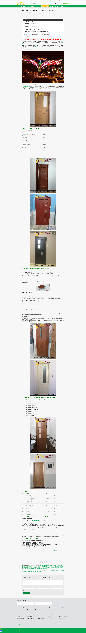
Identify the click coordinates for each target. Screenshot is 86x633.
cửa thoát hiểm (34, 568)
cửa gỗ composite (28, 566)
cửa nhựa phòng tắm (51, 567)
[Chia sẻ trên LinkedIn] (46, 562)
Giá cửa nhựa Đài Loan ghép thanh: (27, 130)
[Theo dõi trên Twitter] (20, 630)
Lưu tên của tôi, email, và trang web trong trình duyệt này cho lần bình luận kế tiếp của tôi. (37, 590)
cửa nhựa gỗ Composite (25, 567)
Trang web (52, 586)
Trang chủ (20, 6)
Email (38, 586)
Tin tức (46, 6)
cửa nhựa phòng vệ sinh (58, 567)
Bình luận (24, 579)
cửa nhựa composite (40, 566)
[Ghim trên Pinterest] (44, 562)
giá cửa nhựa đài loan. (44, 568)
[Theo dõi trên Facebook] (18, 630)
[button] (65, 3)
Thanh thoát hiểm (27, 8)
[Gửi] (55, 3)
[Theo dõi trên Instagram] (19, 630)
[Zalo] (1, 631)
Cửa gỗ (24, 6)
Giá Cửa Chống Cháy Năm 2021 (58, 550)
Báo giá (42, 6)
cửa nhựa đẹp (51, 566)
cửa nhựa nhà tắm (32, 567)
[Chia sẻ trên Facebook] (40, 562)
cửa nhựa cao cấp (34, 566)
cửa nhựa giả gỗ (56, 566)
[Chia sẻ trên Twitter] (41, 562)
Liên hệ (68, 0)
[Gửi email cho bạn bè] (43, 562)
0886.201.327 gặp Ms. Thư (36, 520)
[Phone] (1, 629)
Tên (23, 586)
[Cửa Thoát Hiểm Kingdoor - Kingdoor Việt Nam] (22, 3)
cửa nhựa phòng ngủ (45, 567)
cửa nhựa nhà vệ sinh (38, 567)
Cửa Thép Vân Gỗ (52, 6)
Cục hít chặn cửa (60, 6)
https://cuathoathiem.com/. (33, 548)
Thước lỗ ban (64, 0)
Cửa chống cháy (31, 6)
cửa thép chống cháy (28, 568)
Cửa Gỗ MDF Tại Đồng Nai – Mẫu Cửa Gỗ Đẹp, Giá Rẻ (32, 571)
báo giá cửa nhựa (43, 565)
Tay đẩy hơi (20, 8)
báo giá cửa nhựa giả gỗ (57, 565)
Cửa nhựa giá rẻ (61, 566)
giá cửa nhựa (39, 568)
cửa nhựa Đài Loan (46, 566)
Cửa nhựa (37, 6)
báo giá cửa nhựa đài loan (50, 565)
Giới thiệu (60, 0)
